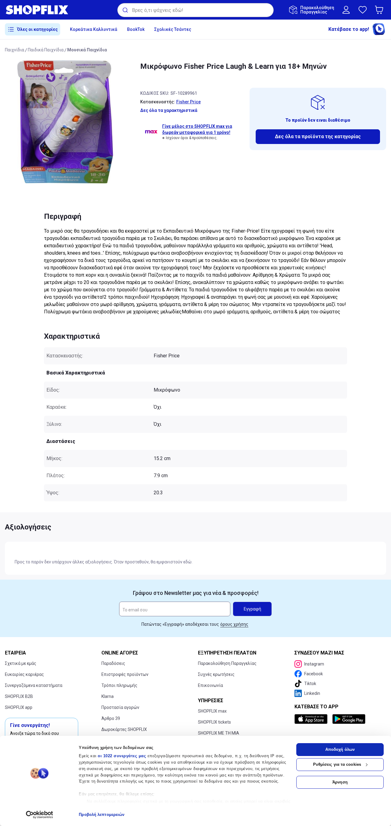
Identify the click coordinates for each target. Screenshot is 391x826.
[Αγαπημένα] (362, 9)
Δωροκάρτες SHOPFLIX (124, 729)
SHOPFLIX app (18, 707)
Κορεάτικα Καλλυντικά (93, 29)
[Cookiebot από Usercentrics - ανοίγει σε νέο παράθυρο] (39, 815)
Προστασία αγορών (120, 707)
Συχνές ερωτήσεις (216, 674)
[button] (380, 9)
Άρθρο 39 (110, 718)
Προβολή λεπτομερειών (101, 814)
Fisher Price (188, 101)
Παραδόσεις (113, 663)
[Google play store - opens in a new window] (349, 719)
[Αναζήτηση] (125, 10)
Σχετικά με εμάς (20, 663)
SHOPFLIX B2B (19, 696)
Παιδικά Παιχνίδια (46, 49)
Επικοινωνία (210, 685)
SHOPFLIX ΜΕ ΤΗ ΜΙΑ (218, 733)
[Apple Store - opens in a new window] (312, 719)
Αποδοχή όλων (340, 749)
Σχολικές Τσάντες (172, 29)
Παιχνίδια (14, 49)
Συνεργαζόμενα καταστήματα (33, 685)
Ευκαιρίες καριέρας (24, 674)
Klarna (107, 696)
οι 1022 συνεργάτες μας (122, 756)
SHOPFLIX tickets (214, 722)
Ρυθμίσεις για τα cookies (337, 764)
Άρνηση (340, 782)
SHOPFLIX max (212, 711)
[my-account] (346, 9)
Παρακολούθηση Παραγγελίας (227, 663)
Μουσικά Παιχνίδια (87, 49)
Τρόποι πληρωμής (119, 685)
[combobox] (195, 10)
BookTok (135, 29)
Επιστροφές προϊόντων (124, 674)
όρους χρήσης (234, 624)
